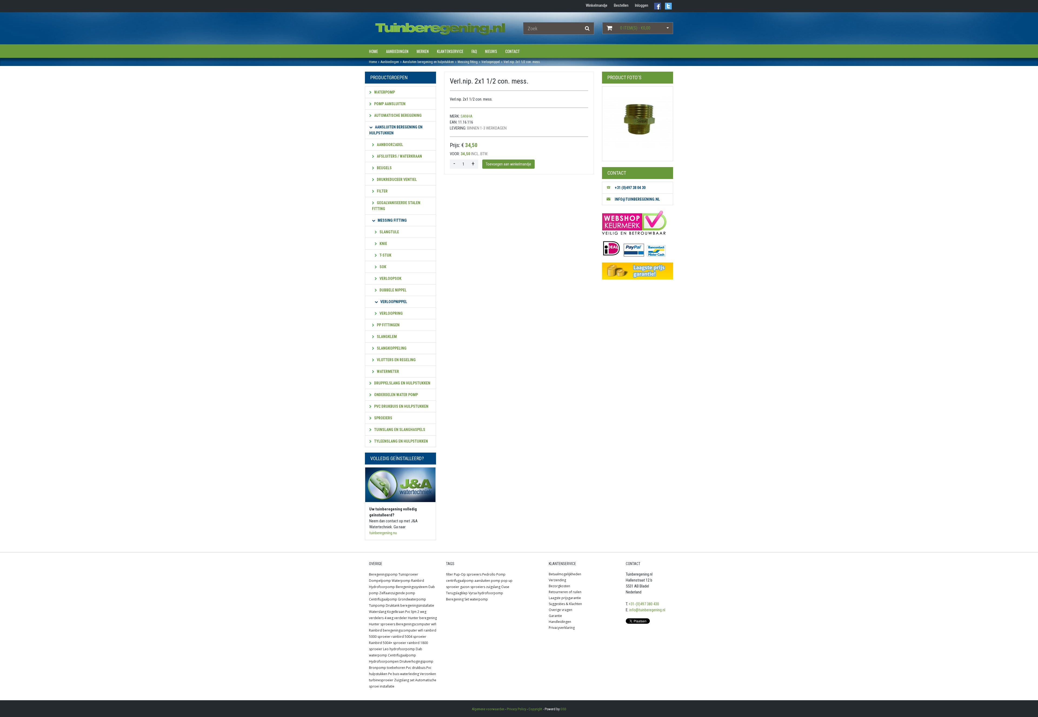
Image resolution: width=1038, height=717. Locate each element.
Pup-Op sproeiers (467, 574)
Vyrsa (472, 593)
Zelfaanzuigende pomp (397, 593)
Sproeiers (382, 418)
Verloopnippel (393, 302)
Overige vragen (560, 610)
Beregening (455, 599)
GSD (563, 709)
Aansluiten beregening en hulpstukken (395, 130)
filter (449, 574)
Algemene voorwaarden (488, 709)
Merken (423, 51)
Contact (512, 51)
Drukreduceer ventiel (396, 179)
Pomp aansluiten (389, 104)
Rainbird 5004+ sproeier (387, 642)
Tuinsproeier (408, 574)
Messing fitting (392, 220)
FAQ (474, 51)
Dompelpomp (380, 580)
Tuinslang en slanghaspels (399, 429)
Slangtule (389, 232)
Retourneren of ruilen (565, 592)
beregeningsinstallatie (417, 605)
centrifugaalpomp (460, 580)
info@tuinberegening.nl (647, 610)
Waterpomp (384, 92)
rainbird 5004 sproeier (408, 636)
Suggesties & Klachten (565, 604)
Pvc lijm (411, 611)
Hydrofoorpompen (384, 661)
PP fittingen (388, 325)
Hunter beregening (422, 618)
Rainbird (417, 580)
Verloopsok (390, 278)
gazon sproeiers (472, 587)
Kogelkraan (395, 611)
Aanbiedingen (397, 51)
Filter (382, 191)
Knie (383, 243)
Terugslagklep (457, 593)
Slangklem (386, 336)
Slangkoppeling (391, 348)
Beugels (384, 168)
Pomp (500, 574)
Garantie (555, 615)
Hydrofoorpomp (382, 587)
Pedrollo (488, 574)
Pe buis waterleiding (403, 674)
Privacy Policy (516, 709)
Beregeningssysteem (412, 587)
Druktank (393, 605)
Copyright (535, 709)
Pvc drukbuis (415, 667)
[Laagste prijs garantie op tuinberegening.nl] (637, 271)
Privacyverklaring (562, 627)
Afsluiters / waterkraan (399, 156)
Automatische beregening (397, 115)
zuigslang (493, 587)
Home (373, 51)
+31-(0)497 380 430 (644, 604)
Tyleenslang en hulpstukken (400, 441)
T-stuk (385, 255)
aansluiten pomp (487, 580)
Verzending (557, 580)
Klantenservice (450, 51)
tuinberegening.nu (383, 532)
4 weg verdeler (395, 618)
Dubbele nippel (393, 290)
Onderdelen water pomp (395, 395)
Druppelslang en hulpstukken (401, 383)
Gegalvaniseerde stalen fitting (396, 206)
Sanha (467, 116)
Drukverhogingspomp (416, 661)
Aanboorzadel (389, 144)
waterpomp (479, 599)
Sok (382, 267)
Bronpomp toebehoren (387, 667)
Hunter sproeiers (382, 624)
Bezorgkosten (559, 586)
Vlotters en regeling (396, 360)
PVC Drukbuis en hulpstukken (400, 406)
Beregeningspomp (383, 574)
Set (466, 599)
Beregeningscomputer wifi (416, 624)
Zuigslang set (404, 680)
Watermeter (387, 371)
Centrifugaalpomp (383, 599)
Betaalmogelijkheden (565, 574)
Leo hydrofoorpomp (399, 649)
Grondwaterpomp (412, 599)
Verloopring (391, 313)
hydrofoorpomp (490, 593)
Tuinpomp (377, 605)
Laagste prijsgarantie (565, 598)
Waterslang (377, 611)
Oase (505, 587)
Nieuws (491, 51)
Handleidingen (560, 621)
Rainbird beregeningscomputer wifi (396, 630)
